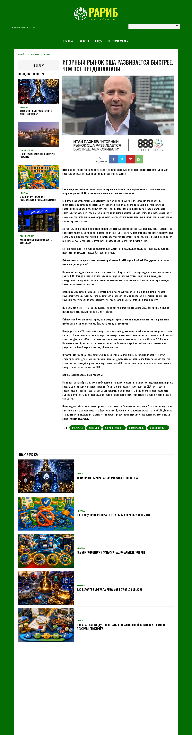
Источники (33, 54)
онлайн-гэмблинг (114, 427)
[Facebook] (113, 159)
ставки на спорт (158, 427)
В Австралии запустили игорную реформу (37, 155)
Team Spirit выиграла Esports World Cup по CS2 (36, 112)
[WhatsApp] (139, 159)
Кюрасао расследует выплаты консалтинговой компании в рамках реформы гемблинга (121, 627)
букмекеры (77, 427)
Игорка (47, 54)
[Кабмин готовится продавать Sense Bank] (38, 220)
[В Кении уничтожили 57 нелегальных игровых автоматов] (38, 177)
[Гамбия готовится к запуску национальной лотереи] (46, 551)
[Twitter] (122, 159)
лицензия (94, 427)
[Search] (177, 26)
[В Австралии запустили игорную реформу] (38, 134)
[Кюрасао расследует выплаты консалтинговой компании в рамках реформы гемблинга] (46, 625)
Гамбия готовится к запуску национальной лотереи (111, 552)
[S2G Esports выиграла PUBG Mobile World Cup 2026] (46, 588)
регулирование (136, 427)
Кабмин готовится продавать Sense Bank (36, 241)
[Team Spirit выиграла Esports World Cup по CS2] (38, 91)
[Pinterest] (130, 159)
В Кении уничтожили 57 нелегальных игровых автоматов (38, 198)
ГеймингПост (27, 150)
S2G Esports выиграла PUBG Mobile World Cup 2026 (109, 589)
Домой (21, 54)
